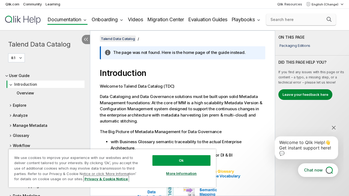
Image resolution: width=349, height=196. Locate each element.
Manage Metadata (30, 125)
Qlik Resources (289, 4)
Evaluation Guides (207, 19)
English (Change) (325, 4)
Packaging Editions (295, 45)
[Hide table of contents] (86, 39)
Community (32, 4)
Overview (25, 93)
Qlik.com (12, 4)
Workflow (21, 145)
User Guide (19, 75)
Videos (135, 19)
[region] (112, 168)
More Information (181, 173)
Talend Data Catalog (39, 44)
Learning (53, 4)
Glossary (21, 135)
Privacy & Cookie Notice (106, 179)
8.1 (13, 58)
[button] (329, 19)
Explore (19, 105)
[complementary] (312, 113)
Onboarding (105, 19)
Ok (181, 160)
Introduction (25, 84)
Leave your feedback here (305, 94)
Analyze (20, 115)
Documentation (64, 19)
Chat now (313, 170)
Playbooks (243, 19)
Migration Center (165, 19)
